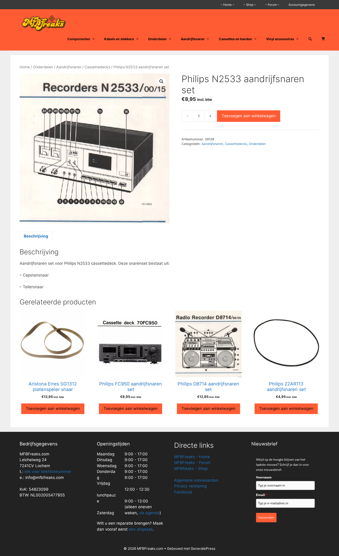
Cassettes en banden (235, 39)
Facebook (183, 492)
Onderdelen (157, 39)
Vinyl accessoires (280, 39)
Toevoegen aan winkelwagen (249, 116)
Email (261, 495)
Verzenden (266, 517)
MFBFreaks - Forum (192, 462)
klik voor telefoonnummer (47, 471)
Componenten (78, 39)
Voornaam (264, 477)
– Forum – (272, 4)
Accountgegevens (301, 4)
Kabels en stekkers (119, 39)
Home (25, 67)
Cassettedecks (97, 67)
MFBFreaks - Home (192, 456)
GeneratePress (203, 548)
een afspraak (140, 529)
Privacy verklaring (190, 486)
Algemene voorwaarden (196, 480)
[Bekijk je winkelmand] (323, 39)
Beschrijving (36, 236)
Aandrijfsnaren (193, 39)
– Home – (227, 4)
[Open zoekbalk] (310, 39)
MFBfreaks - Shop (191, 468)
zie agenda (149, 513)
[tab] (36, 236)
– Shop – (250, 4)
